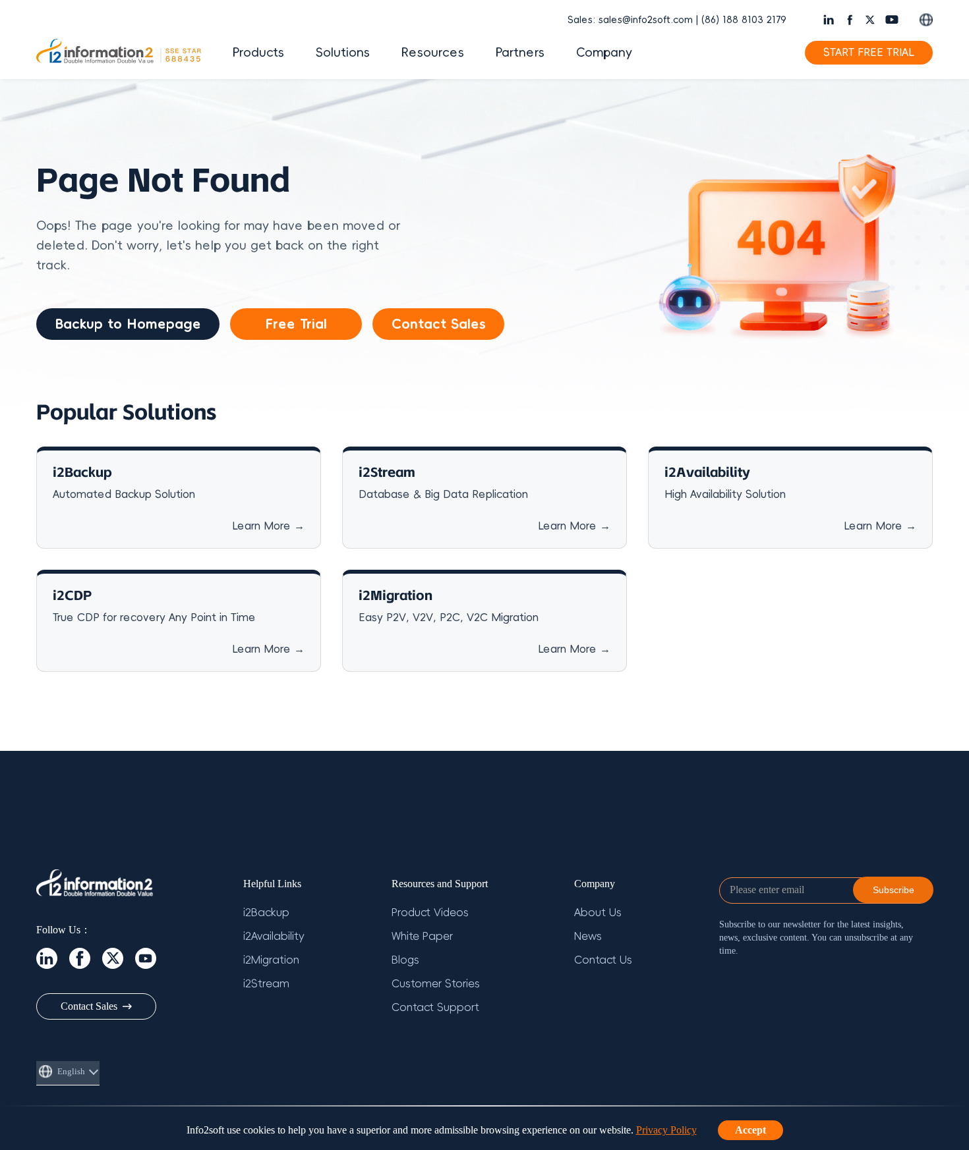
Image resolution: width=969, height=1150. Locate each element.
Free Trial (296, 324)
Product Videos (430, 913)
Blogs (405, 960)
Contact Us (603, 960)
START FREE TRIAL (868, 53)
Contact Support (435, 1008)
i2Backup (266, 913)
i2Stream (266, 984)
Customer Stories (436, 984)
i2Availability (274, 937)
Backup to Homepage (128, 324)
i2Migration (271, 960)
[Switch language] (926, 19)
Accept (750, 1130)
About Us (598, 913)
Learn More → (268, 526)
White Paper (422, 937)
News (588, 937)
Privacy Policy (666, 1130)
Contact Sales (439, 324)
